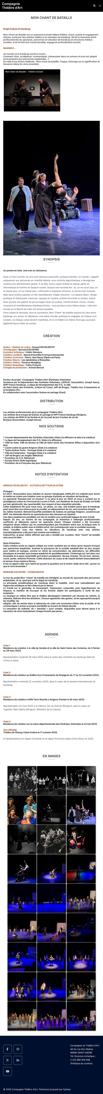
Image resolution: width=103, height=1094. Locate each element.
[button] (94, 6)
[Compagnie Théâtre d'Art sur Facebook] (7, 1049)
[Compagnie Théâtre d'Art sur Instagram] (18, 1049)
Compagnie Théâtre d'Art (12, 6)
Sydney (67, 1089)
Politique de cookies (81, 1063)
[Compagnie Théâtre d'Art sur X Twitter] (7, 1060)
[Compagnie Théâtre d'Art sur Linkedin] (18, 1060)
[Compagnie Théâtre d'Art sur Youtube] (7, 1071)
